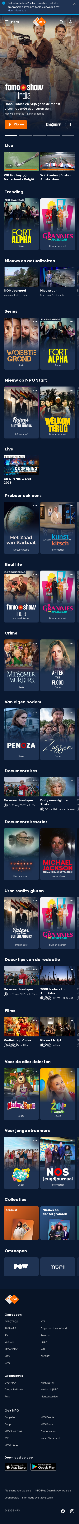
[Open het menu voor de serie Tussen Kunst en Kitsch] (71, 505)
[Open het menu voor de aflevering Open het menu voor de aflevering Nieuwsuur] (71, 271)
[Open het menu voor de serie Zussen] (71, 712)
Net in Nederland (50, 1438)
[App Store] (16, 1467)
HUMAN (9, 1342)
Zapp (8, 1424)
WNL (43, 1349)
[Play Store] (43, 1467)
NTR (43, 1321)
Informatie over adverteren (37, 1497)
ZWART (45, 1356)
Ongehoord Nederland (54, 1328)
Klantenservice (49, 1396)
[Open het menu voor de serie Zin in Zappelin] (71, 1072)
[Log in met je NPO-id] (70, 21)
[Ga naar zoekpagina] (61, 21)
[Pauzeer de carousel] (69, 124)
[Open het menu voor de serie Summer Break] (35, 1140)
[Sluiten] (74, 4)
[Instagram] (72, 1512)
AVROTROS (11, 1321)
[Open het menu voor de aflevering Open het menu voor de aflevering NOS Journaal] (35, 271)
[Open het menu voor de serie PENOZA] (35, 712)
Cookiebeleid (12, 1497)
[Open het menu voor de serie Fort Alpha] (35, 202)
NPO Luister (11, 1445)
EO (6, 1335)
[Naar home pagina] (39, 21)
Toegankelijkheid (14, 1389)
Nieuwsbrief (47, 1382)
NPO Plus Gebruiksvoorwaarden (53, 1490)
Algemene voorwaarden (18, 1490)
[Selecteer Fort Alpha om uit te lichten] (53, 134)
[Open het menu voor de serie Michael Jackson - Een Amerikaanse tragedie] (71, 832)
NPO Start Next (13, 1431)
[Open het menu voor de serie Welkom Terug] (71, 390)
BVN (7, 1438)
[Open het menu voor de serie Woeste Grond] (35, 321)
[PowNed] (21, 1266)
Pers (7, 1396)
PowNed (45, 1335)
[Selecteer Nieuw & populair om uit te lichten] (68, 134)
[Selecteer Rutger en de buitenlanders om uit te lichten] (25, 134)
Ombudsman (48, 1431)
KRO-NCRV (11, 1349)
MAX (7, 1356)
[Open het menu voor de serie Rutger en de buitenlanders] (35, 390)
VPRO (44, 1342)
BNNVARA (10, 1328)
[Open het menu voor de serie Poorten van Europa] (35, 832)
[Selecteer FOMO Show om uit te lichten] (11, 134)
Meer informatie (17, 10)
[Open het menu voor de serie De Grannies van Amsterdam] (71, 202)
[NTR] (57, 1266)
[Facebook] (63, 1512)
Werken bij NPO (49, 1389)
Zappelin (10, 1417)
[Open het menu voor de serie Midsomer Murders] (35, 643)
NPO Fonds (47, 1424)
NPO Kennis (47, 1417)
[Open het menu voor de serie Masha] (35, 1072)
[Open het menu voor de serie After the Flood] (71, 643)
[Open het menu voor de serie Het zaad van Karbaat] (35, 505)
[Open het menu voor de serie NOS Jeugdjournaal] (71, 1140)
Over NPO (10, 1382)
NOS (7, 1363)
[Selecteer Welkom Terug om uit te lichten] (39, 134)
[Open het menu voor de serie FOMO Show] (35, 574)
